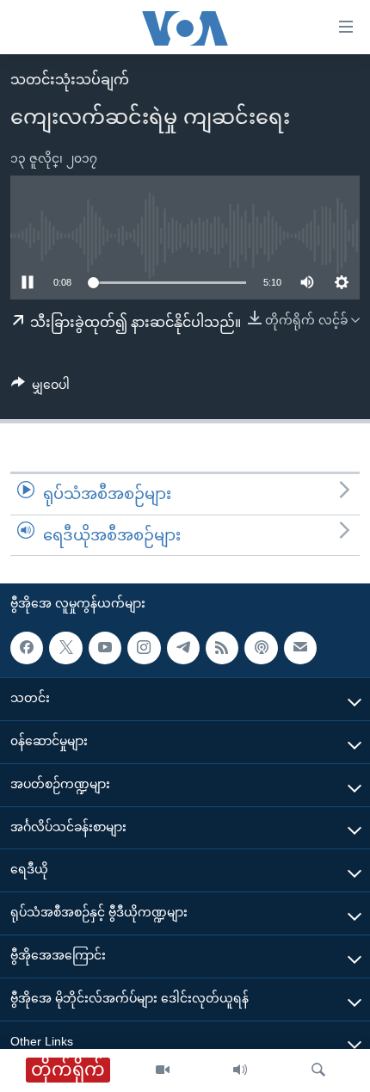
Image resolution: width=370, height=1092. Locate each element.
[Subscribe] (300, 648)
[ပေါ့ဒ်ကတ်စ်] (260, 648)
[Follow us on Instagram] (143, 648)
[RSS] (222, 648)
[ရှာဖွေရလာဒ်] (318, 1070)
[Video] (162, 1070)
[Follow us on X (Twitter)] (65, 648)
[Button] (40, 388)
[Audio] (240, 1070)
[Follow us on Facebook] (26, 648)
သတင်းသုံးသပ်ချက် (69, 79)
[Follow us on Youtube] (105, 648)
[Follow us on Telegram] (183, 648)
